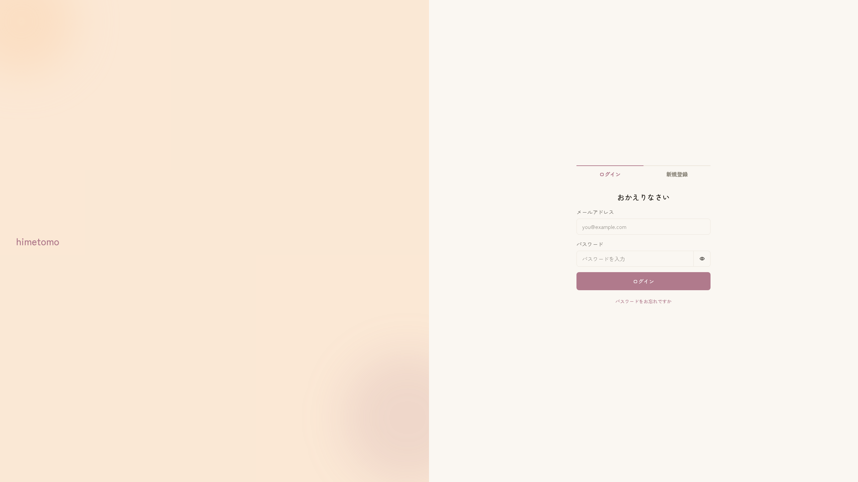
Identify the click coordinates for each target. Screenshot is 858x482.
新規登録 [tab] (677, 174)
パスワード (589, 244)
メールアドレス (595, 212)
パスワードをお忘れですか (643, 301)
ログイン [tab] (610, 174)
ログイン (643, 281)
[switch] (702, 259)
